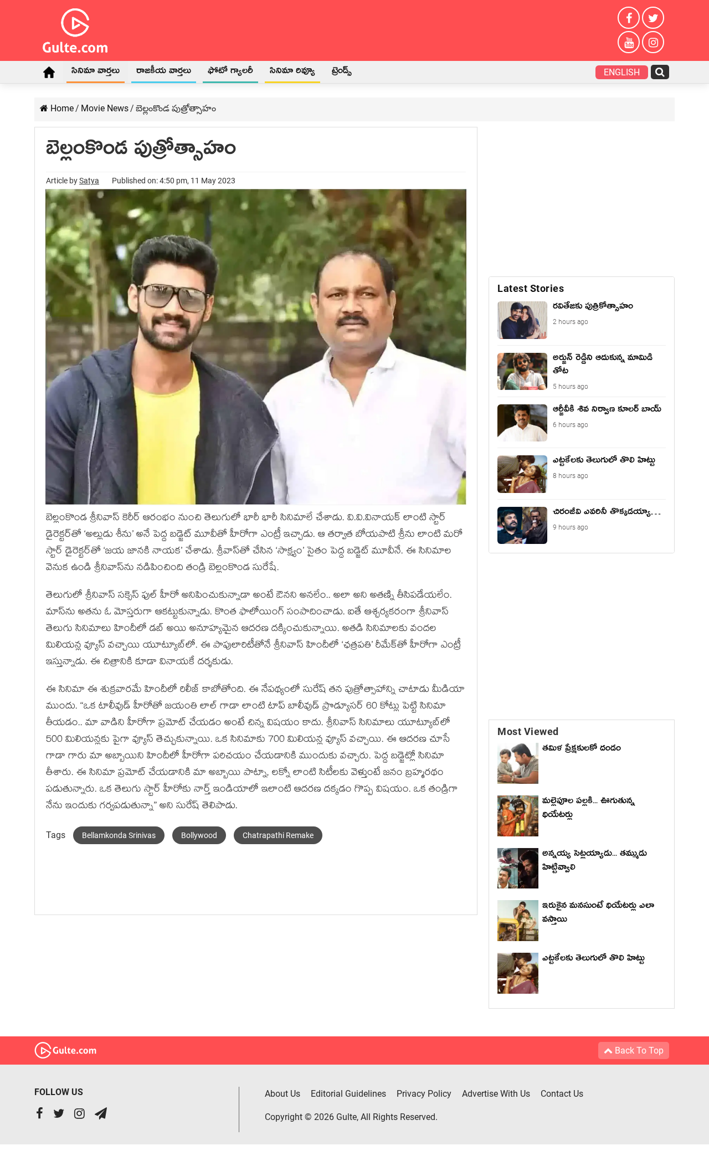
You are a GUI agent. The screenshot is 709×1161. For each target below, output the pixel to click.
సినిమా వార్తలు (95, 72)
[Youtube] (629, 42)
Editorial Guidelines (348, 1093)
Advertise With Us (496, 1093)
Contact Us (562, 1093)
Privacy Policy (424, 1093)
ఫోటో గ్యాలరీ (230, 72)
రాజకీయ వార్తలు (163, 72)
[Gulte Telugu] (75, 28)
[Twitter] (653, 18)
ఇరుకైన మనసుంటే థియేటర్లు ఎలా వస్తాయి (598, 914)
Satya (89, 180)
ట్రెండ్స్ (342, 72)
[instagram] (653, 42)
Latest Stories (530, 288)
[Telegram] (101, 1114)
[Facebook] (629, 18)
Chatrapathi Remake (278, 835)
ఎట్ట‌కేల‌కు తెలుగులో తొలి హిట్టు (593, 960)
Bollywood (199, 835)
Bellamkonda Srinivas (119, 835)
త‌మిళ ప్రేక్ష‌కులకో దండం (581, 750)
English (622, 72)
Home (48, 72)
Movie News (105, 108)
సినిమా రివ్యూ (292, 72)
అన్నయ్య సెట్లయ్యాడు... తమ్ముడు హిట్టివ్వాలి (594, 862)
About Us (282, 1093)
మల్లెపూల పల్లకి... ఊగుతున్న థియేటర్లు (588, 809)
